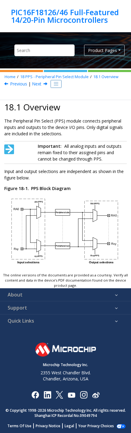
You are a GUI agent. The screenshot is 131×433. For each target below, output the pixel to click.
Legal (69, 425)
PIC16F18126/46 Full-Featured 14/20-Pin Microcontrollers (65, 16)
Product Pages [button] (102, 50)
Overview (106, 76)
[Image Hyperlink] (71, 394)
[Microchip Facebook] (35, 394)
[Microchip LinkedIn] (47, 394)
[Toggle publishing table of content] (56, 84)
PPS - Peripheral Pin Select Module (54, 76)
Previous (18, 84)
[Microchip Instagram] (83, 394)
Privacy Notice (48, 425)
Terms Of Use (19, 425)
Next (36, 84)
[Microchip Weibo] (96, 394)
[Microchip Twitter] (59, 394)
